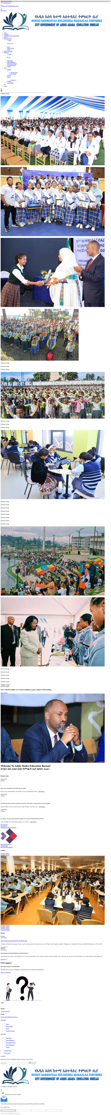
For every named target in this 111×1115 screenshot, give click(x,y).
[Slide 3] (4, 92)
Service (9, 75)
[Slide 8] (12, 92)
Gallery (9, 66)
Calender (6, 34)
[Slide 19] (30, 92)
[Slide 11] (17, 92)
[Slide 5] (7, 92)
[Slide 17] (27, 92)
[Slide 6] (9, 92)
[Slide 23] (37, 92)
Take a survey (4, 692)
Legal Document (11, 65)
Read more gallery (5, 930)
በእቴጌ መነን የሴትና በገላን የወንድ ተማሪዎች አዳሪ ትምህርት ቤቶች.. (14, 940)
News (8, 46)
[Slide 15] (24, 92)
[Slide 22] (35, 92)
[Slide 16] (25, 92)
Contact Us (13, 80)
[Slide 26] (42, 92)
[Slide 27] (43, 92)
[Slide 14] (22, 92)
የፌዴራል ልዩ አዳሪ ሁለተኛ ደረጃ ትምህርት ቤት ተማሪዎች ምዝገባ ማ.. (14, 953)
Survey (6, 37)
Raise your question (6, 972)
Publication (10, 60)
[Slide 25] (40, 92)
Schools (9, 81)
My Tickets (13, 74)
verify (10, 1113)
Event (8, 49)
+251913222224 (6, 3)
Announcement (8, 38)
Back (9, 40)
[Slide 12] (19, 92)
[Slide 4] (6, 92)
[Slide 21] (33, 92)
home (5, 33)
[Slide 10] (16, 92)
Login (5, 86)
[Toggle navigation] (104, 30)
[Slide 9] (14, 92)
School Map (10, 83)
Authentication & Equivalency (12, 35)
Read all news (4, 824)
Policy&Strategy (11, 62)
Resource (6, 52)
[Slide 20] (32, 92)
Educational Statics (12, 63)
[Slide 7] (11, 92)
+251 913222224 (5, 1011)
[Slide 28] (45, 92)
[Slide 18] (29, 92)
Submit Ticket (14, 72)
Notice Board (10, 48)
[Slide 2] (3, 92)
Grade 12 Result (8, 51)
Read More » (41, 791)
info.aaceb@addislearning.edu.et (10, 6)
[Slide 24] (38, 92)
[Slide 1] (1, 92)
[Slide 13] (20, 92)
